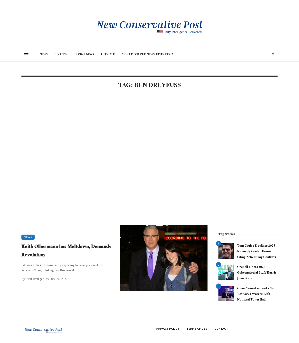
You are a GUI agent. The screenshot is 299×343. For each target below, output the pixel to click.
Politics (61, 55)
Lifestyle (108, 55)
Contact (221, 328)
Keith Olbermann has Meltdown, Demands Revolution (66, 251)
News (43, 55)
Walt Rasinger (35, 279)
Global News (84, 55)
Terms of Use (196, 328)
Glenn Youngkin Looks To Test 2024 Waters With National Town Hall (255, 294)
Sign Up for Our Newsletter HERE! (147, 55)
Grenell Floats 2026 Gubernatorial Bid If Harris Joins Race (256, 273)
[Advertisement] (114, 129)
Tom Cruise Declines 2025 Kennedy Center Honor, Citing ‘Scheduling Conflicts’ (257, 251)
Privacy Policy (167, 328)
